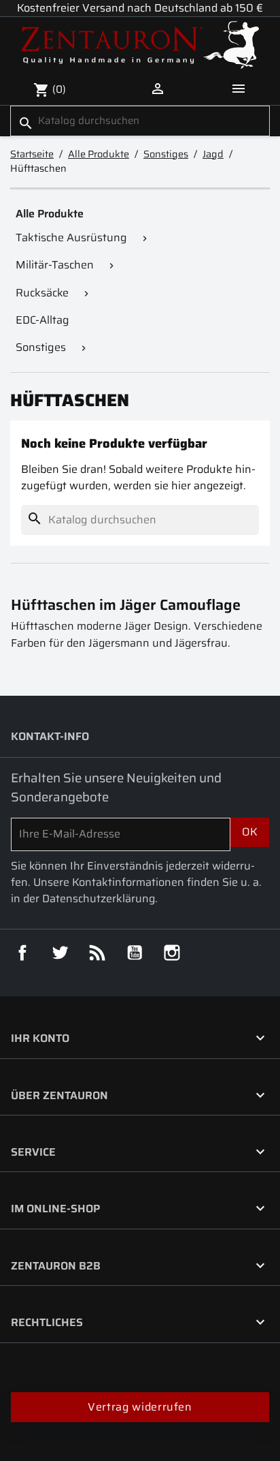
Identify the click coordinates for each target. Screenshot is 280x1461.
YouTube (134, 953)
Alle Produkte (50, 213)
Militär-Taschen (55, 264)
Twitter (60, 953)
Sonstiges (41, 347)
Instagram (172, 953)
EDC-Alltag (42, 319)
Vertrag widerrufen (140, 1406)
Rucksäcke (42, 292)
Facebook (22, 953)
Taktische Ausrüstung (71, 237)
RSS (97, 953)
